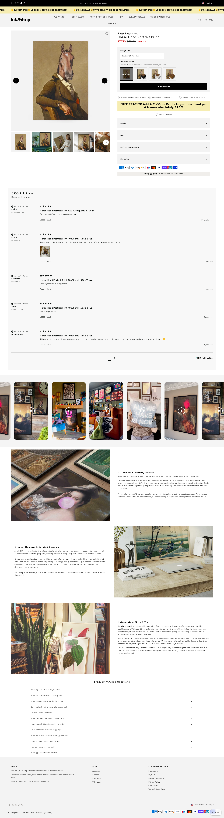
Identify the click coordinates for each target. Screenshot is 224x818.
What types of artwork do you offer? (45, 690)
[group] (25, 193)
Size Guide (124, 159)
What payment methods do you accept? (48, 718)
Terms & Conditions (156, 789)
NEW (121, 17)
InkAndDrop (28, 813)
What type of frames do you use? (44, 753)
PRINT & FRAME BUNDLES (101, 17)
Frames (95, 775)
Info (122, 135)
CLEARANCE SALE (137, 17)
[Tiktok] (21, 3)
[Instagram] (14, 3)
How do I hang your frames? (42, 747)
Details (123, 123)
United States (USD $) (203, 805)
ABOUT (111, 23)
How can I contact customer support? (46, 741)
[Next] (159, 3)
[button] (163, 33)
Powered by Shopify (43, 813)
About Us (96, 771)
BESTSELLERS (78, 17)
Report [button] (42, 220)
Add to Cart (164, 86)
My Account (153, 771)
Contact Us (153, 786)
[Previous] (65, 3)
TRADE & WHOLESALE (160, 17)
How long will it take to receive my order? (48, 724)
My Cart (151, 775)
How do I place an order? (41, 713)
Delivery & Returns (156, 778)
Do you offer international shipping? (46, 730)
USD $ (207, 3)
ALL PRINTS (59, 17)
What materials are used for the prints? (47, 701)
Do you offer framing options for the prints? (49, 707)
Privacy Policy (154, 782)
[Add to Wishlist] (107, 34)
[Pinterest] (18, 3)
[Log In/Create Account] (206, 20)
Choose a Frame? (127, 61)
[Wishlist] (197, 20)
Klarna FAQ (97, 778)
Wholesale (96, 782)
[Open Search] (201, 20)
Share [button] (49, 220)
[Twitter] (24, 3)
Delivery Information (129, 147)
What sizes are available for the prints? (47, 695)
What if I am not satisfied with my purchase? (49, 735)
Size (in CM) (125, 51)
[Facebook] (12, 3)
